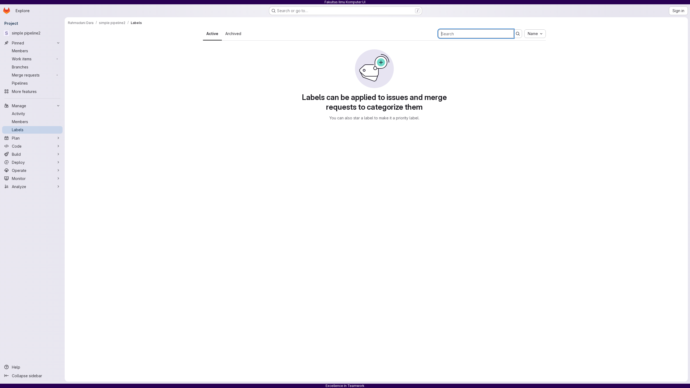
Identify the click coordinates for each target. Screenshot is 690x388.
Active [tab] (212, 33)
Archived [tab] (233, 33)
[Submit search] (517, 33)
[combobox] (535, 33)
